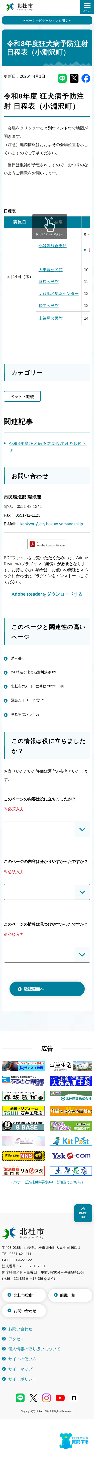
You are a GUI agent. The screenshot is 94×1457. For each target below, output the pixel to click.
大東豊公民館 (51, 270)
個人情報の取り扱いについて (34, 1349)
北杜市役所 (23, 1295)
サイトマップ (20, 1369)
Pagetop (83, 1215)
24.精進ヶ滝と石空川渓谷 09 (33, 672)
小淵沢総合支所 (53, 246)
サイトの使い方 (22, 1359)
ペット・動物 (22, 396)
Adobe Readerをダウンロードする (47, 594)
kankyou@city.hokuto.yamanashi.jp (51, 524)
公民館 (49, 281)
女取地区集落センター (59, 293)
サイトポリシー (22, 1379)
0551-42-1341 (29, 506)
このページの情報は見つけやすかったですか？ (46, 924)
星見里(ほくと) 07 (25, 714)
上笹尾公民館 (51, 318)
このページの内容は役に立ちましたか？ (40, 799)
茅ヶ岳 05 (19, 658)
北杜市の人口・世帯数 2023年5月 (37, 686)
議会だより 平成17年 (29, 700)
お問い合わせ (25, 1311)
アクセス (16, 1339)
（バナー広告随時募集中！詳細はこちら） (47, 1182)
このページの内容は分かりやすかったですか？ (46, 861)
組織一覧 (67, 1295)
